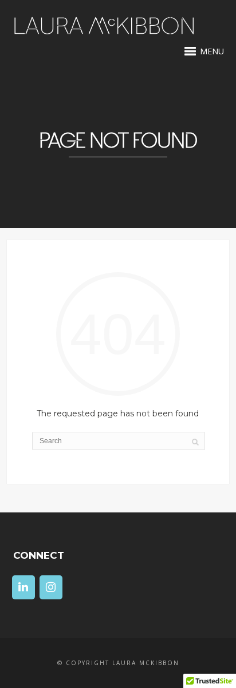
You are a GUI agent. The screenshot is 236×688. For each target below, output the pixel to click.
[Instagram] (51, 587)
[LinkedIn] (23, 587)
